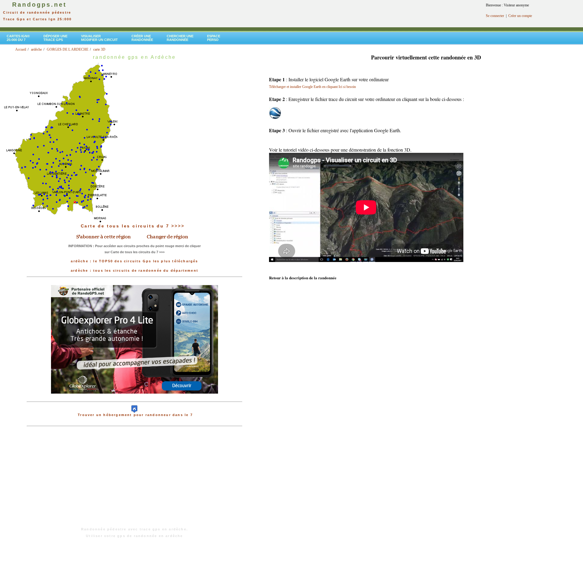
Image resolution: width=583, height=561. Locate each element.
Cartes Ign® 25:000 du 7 (18, 38)
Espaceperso (213, 38)
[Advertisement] (135, 479)
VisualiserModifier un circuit (99, 38)
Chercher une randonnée (180, 38)
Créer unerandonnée (142, 38)
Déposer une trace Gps (55, 38)
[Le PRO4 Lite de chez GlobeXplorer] (134, 398)
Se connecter (495, 16)
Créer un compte (520, 16)
